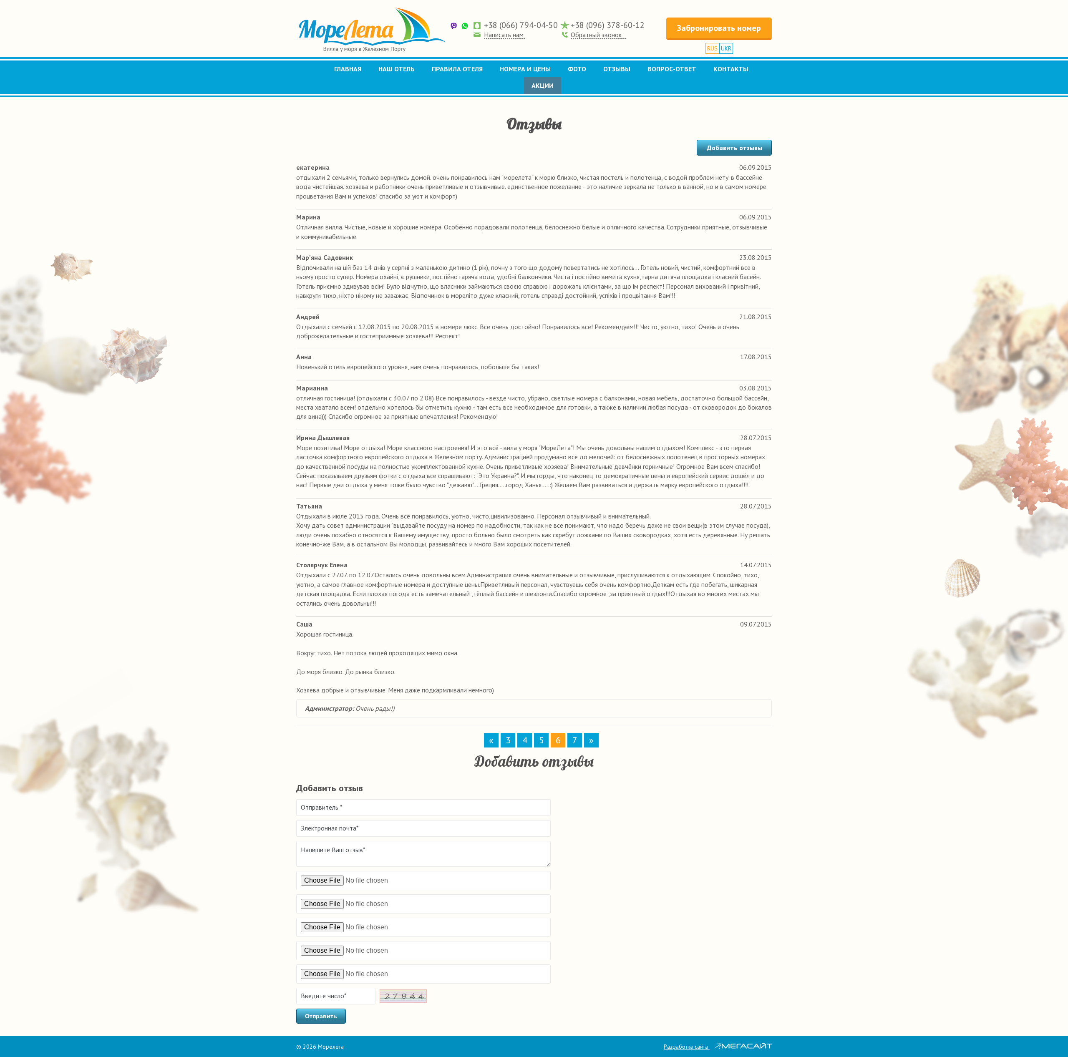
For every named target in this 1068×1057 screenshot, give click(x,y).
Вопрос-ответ (671, 69)
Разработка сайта (687, 1046)
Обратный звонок (596, 34)
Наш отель (396, 69)
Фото (577, 69)
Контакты (730, 69)
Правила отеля (457, 69)
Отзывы (616, 69)
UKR (726, 48)
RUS (712, 48)
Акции (542, 85)
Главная (347, 69)
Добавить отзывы (734, 147)
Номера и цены (525, 69)
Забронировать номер (719, 28)
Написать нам (504, 34)
